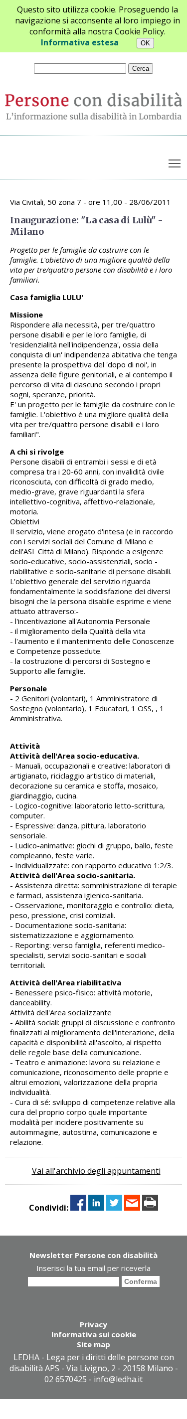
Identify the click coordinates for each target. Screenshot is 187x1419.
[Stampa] (150, 1207)
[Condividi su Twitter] (114, 1207)
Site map (93, 1344)
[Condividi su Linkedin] (96, 1207)
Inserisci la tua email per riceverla (93, 1268)
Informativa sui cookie (93, 1334)
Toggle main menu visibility (175, 163)
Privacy (93, 1324)
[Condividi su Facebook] (78, 1207)
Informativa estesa (80, 42)
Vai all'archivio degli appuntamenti (96, 1170)
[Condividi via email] (132, 1207)
